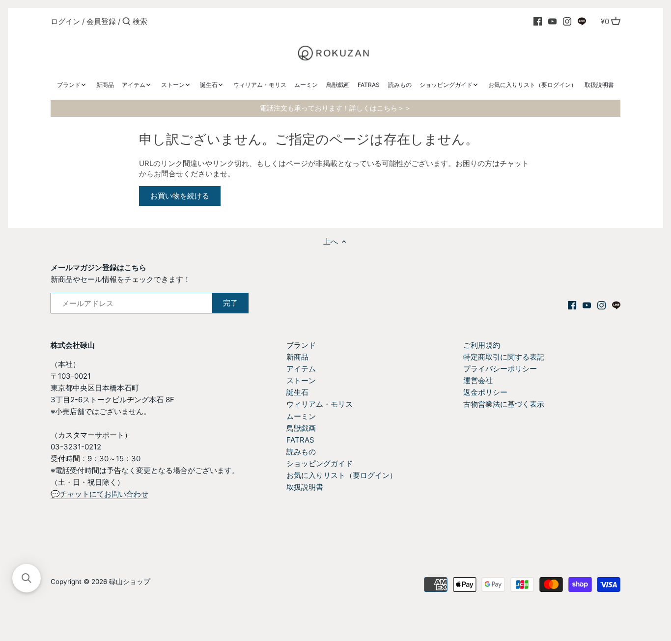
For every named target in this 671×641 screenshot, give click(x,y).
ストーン (301, 380)
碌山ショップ (129, 581)
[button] (26, 578)
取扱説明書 (304, 487)
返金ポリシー (485, 392)
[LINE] (582, 21)
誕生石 (297, 392)
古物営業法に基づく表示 (503, 404)
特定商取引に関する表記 (503, 357)
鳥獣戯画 (301, 428)
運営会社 (478, 380)
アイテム (301, 368)
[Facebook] (537, 21)
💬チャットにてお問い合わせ (99, 494)
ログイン (65, 21)
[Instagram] (567, 21)
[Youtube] (552, 21)
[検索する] (126, 22)
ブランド (301, 345)
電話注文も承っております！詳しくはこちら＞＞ (335, 108)
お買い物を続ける (179, 195)
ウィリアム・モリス (319, 404)
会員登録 (101, 21)
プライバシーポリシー (500, 368)
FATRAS (300, 440)
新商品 (297, 357)
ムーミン (301, 416)
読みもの (301, 451)
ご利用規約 (481, 345)
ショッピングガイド (319, 463)
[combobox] (174, 21)
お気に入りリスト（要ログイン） (341, 475)
